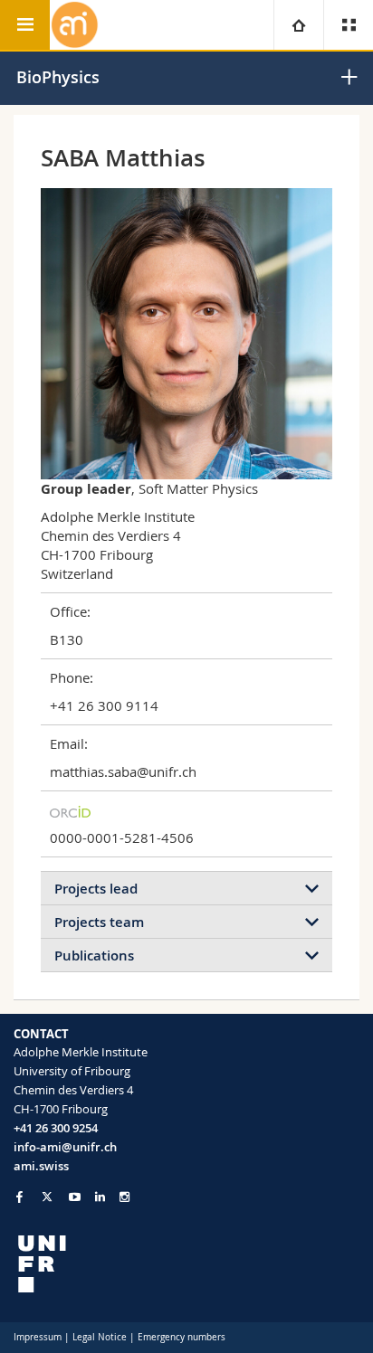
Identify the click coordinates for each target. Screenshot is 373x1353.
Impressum (38, 1337)
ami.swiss (41, 1166)
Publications (94, 955)
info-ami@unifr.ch (65, 1147)
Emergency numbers (181, 1337)
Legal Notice (99, 1337)
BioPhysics (58, 77)
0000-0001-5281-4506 (122, 837)
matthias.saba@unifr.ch (123, 771)
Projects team (99, 922)
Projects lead (96, 888)
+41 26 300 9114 (104, 705)
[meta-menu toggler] (348, 25)
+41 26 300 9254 (56, 1128)
